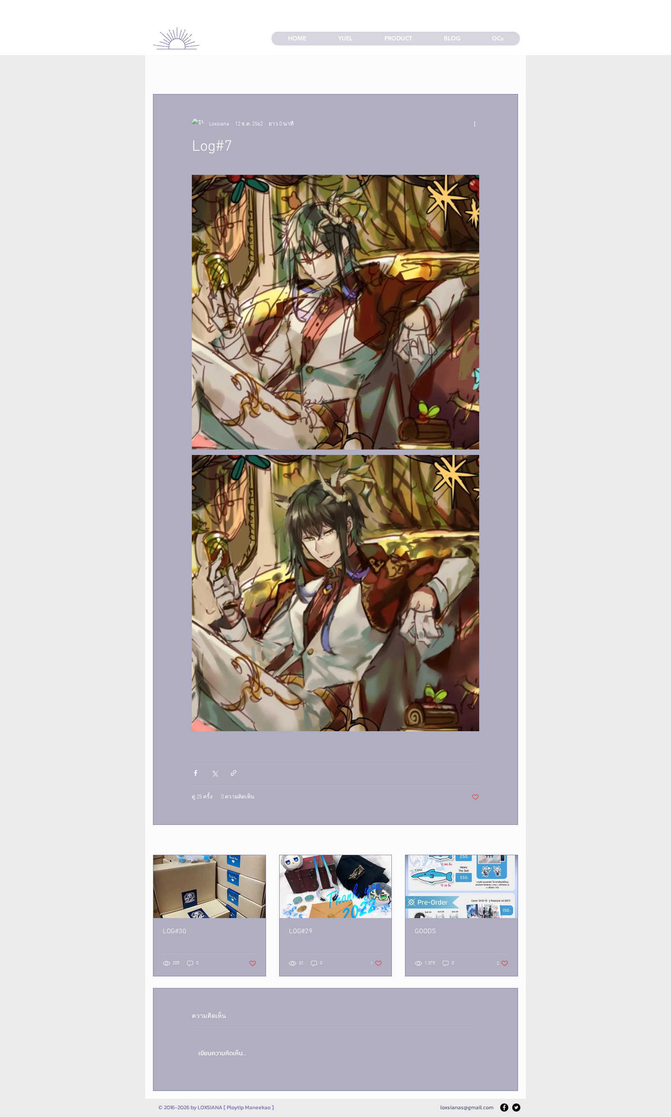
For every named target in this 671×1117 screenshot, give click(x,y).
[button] (398, 38)
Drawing (192, 70)
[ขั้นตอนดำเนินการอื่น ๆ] (474, 124)
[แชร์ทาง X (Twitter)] (214, 773)
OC (272, 70)
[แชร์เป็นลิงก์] (233, 773)
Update (247, 70)
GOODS (425, 931)
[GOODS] (461, 886)
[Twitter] (516, 1107)
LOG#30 (174, 931)
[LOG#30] (209, 886)
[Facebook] (504, 1107)
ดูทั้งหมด (508, 840)
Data (220, 70)
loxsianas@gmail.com (467, 1107)
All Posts (161, 70)
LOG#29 (301, 931)
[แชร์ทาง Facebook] (195, 773)
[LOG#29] (336, 886)
